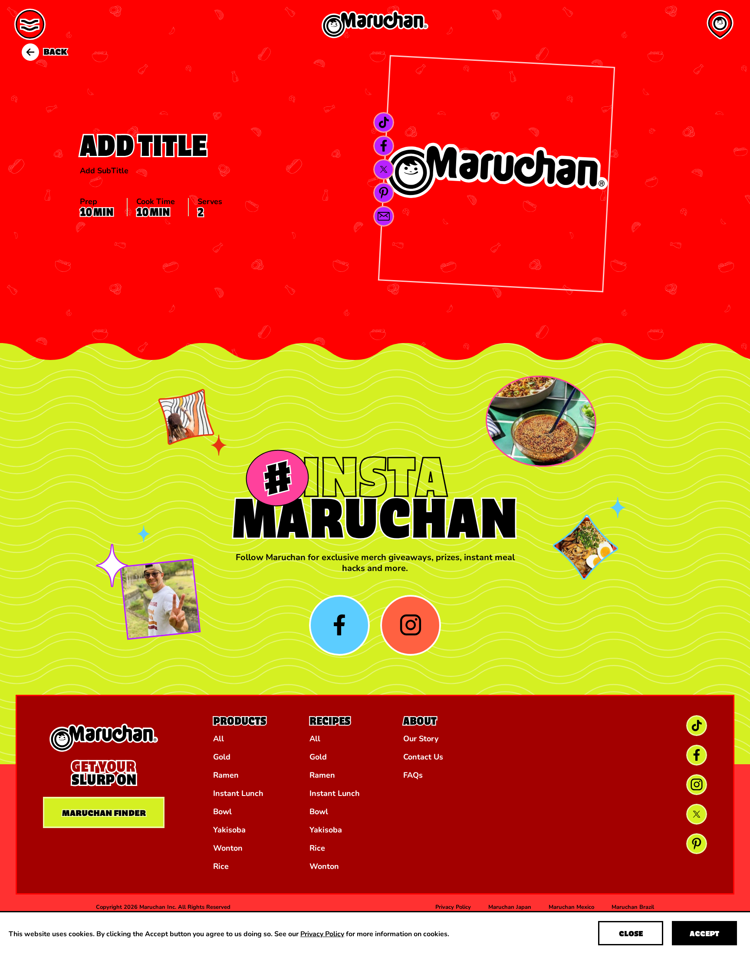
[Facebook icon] (339, 625)
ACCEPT (704, 933)
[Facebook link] (383, 145)
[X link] (383, 169)
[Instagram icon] (410, 625)
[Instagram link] (696, 784)
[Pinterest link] (383, 192)
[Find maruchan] (720, 24)
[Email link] (383, 216)
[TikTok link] (383, 122)
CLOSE (631, 933)
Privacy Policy (322, 933)
